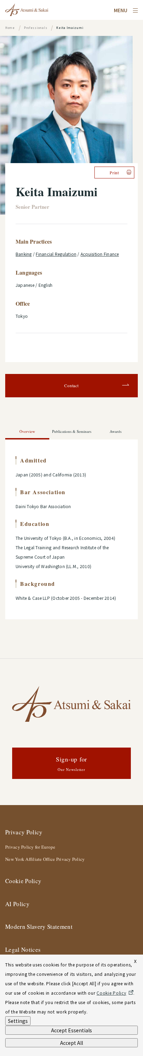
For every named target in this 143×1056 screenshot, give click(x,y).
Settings (18, 1020)
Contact (71, 385)
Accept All (71, 1042)
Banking (24, 254)
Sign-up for (71, 763)
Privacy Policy (24, 832)
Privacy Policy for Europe (30, 847)
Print (114, 172)
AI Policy (17, 904)
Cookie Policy (23, 881)
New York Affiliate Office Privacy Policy (45, 859)
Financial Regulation (56, 254)
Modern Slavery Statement (39, 927)
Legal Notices (23, 950)
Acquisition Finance (100, 254)
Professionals (35, 28)
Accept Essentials (71, 1030)
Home (10, 28)
